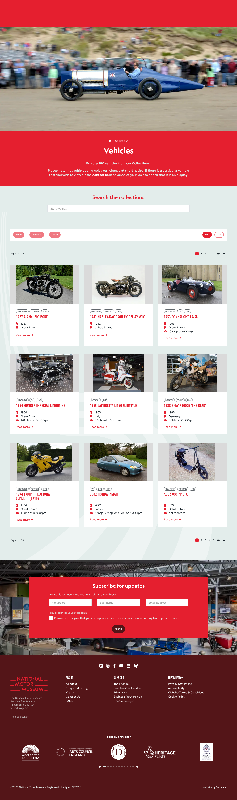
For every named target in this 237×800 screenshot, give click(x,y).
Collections (121, 140)
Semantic (221, 787)
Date (17, 234)
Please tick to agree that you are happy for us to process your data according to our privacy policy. (116, 618)
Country (35, 234)
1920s (45, 311)
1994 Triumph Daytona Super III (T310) (33, 496)
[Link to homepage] (29, 684)
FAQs (69, 701)
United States (96, 311)
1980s (189, 400)
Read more (23, 335)
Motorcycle (35, 311)
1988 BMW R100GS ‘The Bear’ (185, 405)
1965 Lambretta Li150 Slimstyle (113, 405)
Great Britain (22, 311)
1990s (45, 489)
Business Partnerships (128, 696)
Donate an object (125, 701)
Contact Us (73, 696)
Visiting (70, 692)
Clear (219, 234)
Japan (108, 489)
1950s (187, 311)
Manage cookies (19, 716)
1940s (118, 311)
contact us (100, 175)
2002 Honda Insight (105, 494)
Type (53, 234)
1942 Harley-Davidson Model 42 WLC (117, 316)
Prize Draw (120, 692)
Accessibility (176, 688)
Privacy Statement (180, 684)
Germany (180, 400)
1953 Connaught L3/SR (181, 316)
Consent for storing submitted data (68, 613)
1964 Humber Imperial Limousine (40, 405)
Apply (207, 234)
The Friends (121, 684)
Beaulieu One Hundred (128, 688)
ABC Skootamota (176, 494)
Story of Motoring (77, 688)
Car (180, 311)
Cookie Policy (176, 696)
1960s (39, 400)
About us (71, 684)
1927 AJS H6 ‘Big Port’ (32, 316)
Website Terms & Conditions (186, 692)
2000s (100, 489)
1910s (193, 489)
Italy (105, 400)
